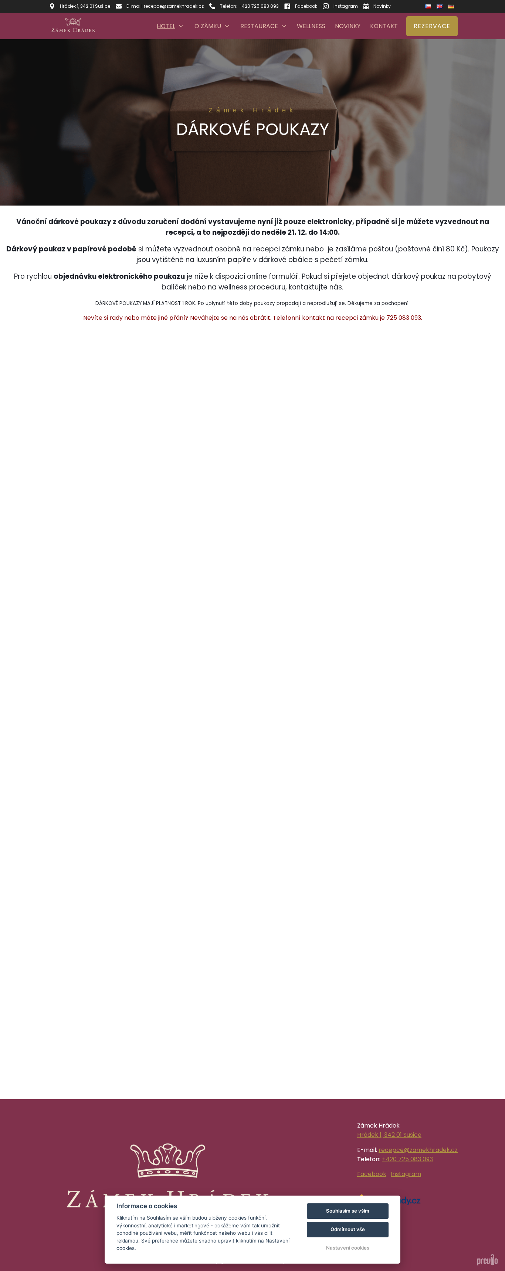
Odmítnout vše (348, 1229)
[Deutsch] (452, 6)
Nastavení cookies (347, 1248)
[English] (440, 6)
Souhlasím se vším (347, 1211)
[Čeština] (429, 6)
